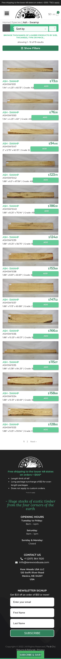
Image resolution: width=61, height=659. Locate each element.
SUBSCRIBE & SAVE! (30, 654)
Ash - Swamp (11, 81)
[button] (30, 48)
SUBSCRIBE (32, 633)
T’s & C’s (50, 646)
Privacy (41, 650)
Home (6, 22)
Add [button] (46, 86)
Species (16, 22)
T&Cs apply (54, 3)
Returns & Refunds (25, 650)
